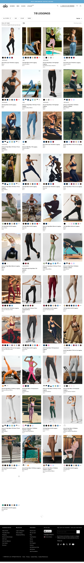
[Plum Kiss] (74, 142)
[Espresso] (5, 58)
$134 (3, 65)
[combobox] (74, 18)
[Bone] (53, 58)
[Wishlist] (77, 6)
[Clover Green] (28, 305)
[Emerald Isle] (76, 224)
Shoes (23, 6)
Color (22, 18)
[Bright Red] (37, 58)
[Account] (61, 6)
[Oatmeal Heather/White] (46, 543)
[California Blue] (10, 58)
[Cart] (80, 6)
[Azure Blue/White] (33, 100)
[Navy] (7, 58)
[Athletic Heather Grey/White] (7, 386)
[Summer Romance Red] (12, 58)
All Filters (6, 18)
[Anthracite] (35, 58)
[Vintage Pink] (64, 465)
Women (12, 6)
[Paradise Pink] (48, 345)
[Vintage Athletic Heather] (51, 58)
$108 (44, 67)
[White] (67, 224)
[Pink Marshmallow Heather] (44, 58)
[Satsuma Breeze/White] (3, 386)
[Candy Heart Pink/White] (71, 100)
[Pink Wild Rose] (78, 224)
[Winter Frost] (78, 142)
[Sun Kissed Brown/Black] (69, 100)
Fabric (29, 18)
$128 (44, 230)
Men (18, 6)
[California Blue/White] (23, 100)
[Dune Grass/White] (35, 100)
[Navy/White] (28, 100)
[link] (68, 6)
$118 (23, 149)
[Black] (3, 58)
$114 (3, 391)
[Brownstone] (81, 142)
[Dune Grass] (3, 224)
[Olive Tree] (28, 263)
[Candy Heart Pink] (71, 224)
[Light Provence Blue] (69, 142)
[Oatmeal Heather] (48, 58)
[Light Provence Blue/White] (74, 100)
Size (16, 18)
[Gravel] (33, 58)
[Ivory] (48, 224)
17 (39, 57)
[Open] (81, 18)
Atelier (29, 6)
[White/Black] (30, 100)
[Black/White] (26, 100)
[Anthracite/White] (37, 100)
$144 (64, 147)
